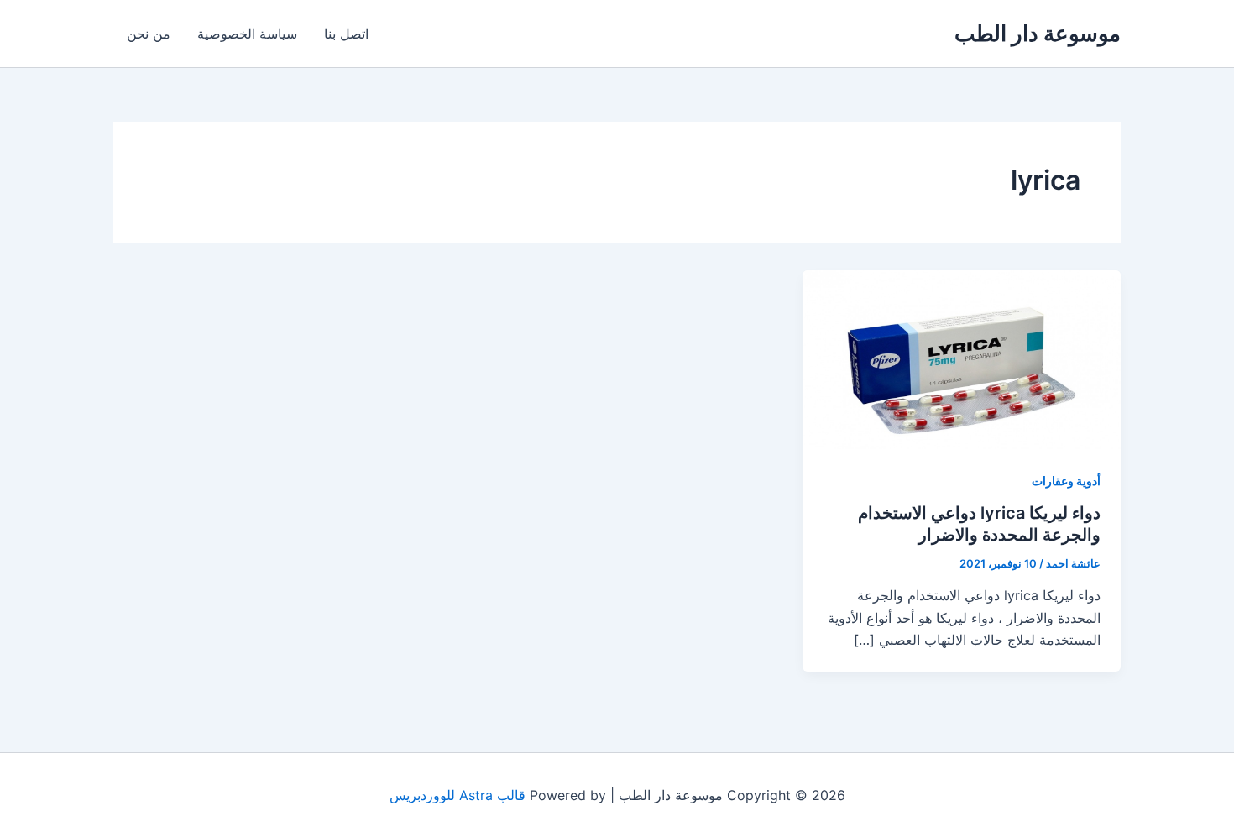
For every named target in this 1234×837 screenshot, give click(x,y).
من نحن (148, 33)
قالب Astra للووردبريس (457, 795)
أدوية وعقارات (1066, 480)
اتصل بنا (346, 33)
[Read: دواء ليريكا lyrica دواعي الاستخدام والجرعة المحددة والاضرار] (962, 358)
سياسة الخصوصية (247, 33)
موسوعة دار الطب (1037, 33)
